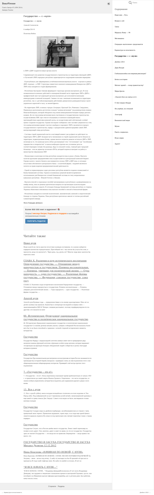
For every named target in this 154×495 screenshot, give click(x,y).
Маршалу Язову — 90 (122, 32)
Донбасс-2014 (120, 62)
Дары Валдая (119, 67)
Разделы (61, 486)
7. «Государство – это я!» (38, 371)
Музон (117, 126)
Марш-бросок (119, 91)
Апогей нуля (31, 298)
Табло (117, 27)
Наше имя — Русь (121, 15)
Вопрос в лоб (119, 21)
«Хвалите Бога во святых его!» (126, 97)
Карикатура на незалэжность (125, 50)
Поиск (132, 3)
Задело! (117, 144)
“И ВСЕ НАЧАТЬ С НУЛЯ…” (41, 467)
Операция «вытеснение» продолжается (129, 44)
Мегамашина (119, 38)
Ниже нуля (30, 243)
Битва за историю (121, 79)
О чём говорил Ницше (123, 103)
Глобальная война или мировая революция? (130, 73)
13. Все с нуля (32, 389)
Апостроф (118, 114)
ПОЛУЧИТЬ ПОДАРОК (36, 221)
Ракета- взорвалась (121, 132)
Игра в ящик (119, 138)
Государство (31, 336)
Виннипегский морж (122, 120)
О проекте (52, 486)
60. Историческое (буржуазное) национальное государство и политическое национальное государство (56, 317)
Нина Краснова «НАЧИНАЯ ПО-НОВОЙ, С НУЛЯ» (53, 451)
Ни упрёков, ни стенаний (124, 108)
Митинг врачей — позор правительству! (129, 85)
